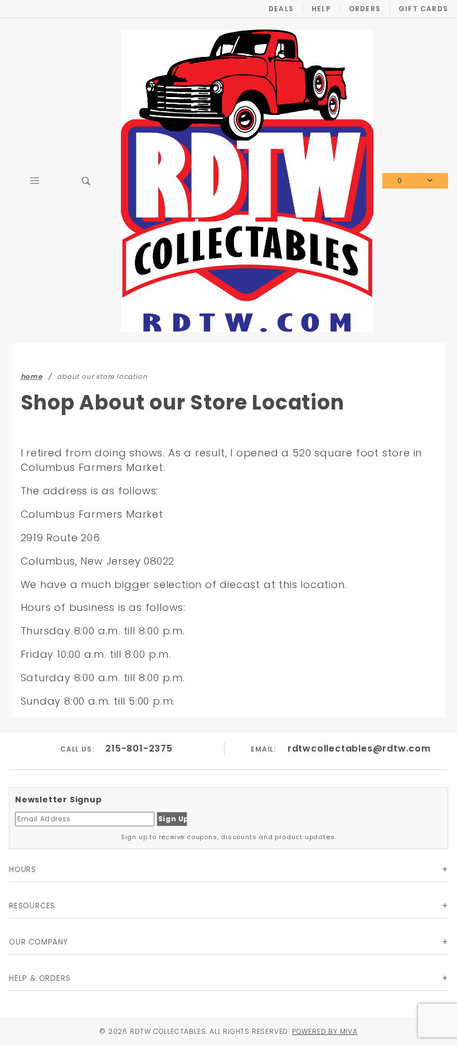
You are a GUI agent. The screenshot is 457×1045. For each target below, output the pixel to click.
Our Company (38, 942)
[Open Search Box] (87, 180)
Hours (22, 869)
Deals (281, 8)
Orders (365, 8)
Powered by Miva (325, 1031)
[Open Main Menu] (35, 180)
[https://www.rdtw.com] (247, 180)
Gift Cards (423, 8)
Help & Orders (39, 978)
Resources (32, 905)
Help (321, 8)
